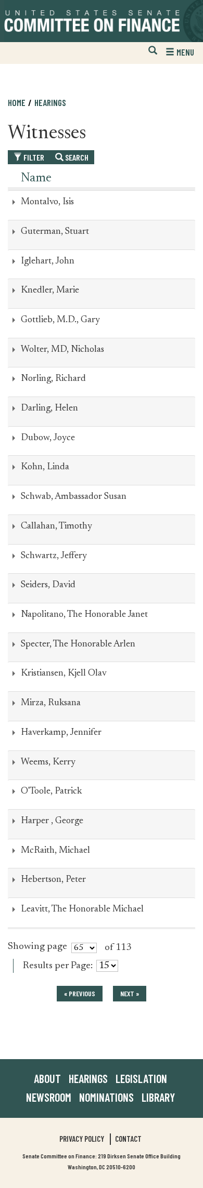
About (47, 1078)
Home (17, 102)
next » (129, 993)
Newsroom (48, 1097)
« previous (79, 993)
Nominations (106, 1097)
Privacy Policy (81, 1138)
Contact (128, 1138)
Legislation (141, 1078)
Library (158, 1097)
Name (36, 178)
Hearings (50, 102)
